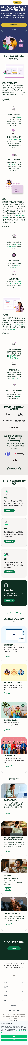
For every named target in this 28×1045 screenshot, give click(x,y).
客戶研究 (15, 267)
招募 (17, 397)
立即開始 (8, 656)
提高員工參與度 (13, 164)
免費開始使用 (9, 510)
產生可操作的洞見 (14, 378)
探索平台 (14, 29)
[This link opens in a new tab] (6, 1010)
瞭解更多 (6, 99)
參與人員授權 (19, 325)
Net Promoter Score (15, 139)
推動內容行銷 (14, 358)
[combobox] (14, 1006)
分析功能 (12, 329)
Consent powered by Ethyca (19, 1042)
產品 (19, 245)
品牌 (15, 245)
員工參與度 (18, 282)
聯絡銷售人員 (9, 600)
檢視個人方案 (9, 541)
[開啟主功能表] (24, 2)
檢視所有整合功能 (14, 469)
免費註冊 (17, 2)
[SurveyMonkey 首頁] (4, 2)
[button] (14, 982)
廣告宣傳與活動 (11, 247)
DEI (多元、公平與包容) (14, 284)
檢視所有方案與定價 (14, 612)
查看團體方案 (14, 25)
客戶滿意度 (15, 142)
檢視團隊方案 (9, 572)
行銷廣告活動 (11, 356)
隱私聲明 (18, 1030)
